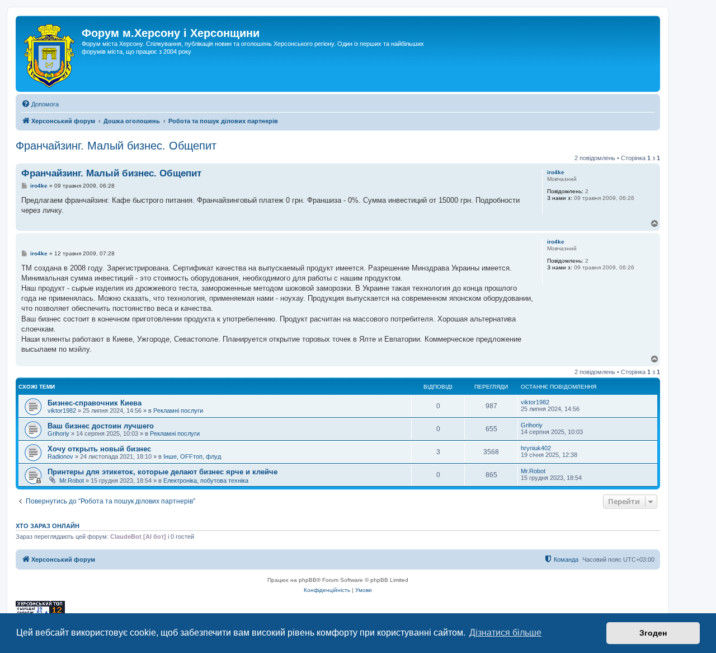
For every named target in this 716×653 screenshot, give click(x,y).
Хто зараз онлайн (47, 526)
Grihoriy (58, 433)
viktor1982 (62, 410)
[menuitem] (40, 104)
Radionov (60, 456)
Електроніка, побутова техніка (205, 480)
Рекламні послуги (178, 410)
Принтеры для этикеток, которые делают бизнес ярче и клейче (162, 472)
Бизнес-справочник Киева (95, 403)
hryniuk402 (536, 448)
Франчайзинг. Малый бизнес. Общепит (116, 145)
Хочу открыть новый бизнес (99, 449)
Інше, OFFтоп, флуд (192, 456)
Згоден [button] (653, 632)
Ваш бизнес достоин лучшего (101, 426)
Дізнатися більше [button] (505, 632)
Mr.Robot (71, 480)
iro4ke (555, 172)
